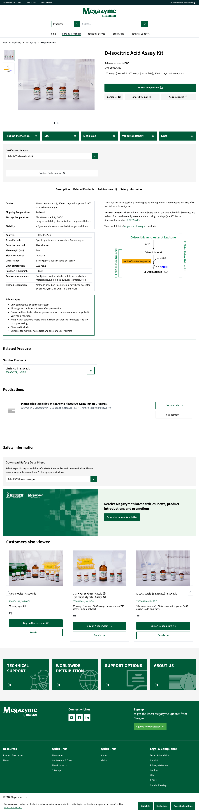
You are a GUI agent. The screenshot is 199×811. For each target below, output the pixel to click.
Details (33, 632)
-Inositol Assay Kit (22, 594)
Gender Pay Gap (158, 785)
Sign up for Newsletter (148, 726)
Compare (112, 97)
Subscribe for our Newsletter (122, 517)
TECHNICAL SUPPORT (18, 668)
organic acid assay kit (135, 226)
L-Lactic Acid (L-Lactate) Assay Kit (156, 594)
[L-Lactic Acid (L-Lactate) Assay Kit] (163, 568)
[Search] (144, 24)
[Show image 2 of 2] (58, 123)
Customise (162, 806)
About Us (106, 755)
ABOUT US (164, 666)
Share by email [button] (140, 97)
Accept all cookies (183, 806)
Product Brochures (13, 755)
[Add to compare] (10, 613)
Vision (104, 760)
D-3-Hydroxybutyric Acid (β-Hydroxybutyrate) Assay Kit (90, 595)
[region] (49, 88)
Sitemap (56, 770)
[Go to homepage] (99, 13)
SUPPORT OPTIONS (123, 666)
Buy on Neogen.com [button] (148, 87)
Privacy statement (159, 765)
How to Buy (31, 2)
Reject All (145, 806)
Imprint (154, 760)
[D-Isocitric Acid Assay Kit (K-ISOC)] (56, 85)
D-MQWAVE (132, 220)
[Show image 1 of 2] (54, 123)
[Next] (92, 85)
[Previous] (20, 85)
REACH (153, 780)
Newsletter (57, 755)
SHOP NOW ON (181, 2)
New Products (59, 765)
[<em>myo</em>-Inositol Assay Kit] (36, 568)
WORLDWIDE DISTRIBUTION (70, 668)
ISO (152, 775)
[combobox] (110, 24)
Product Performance (50, 173)
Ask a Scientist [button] (176, 97)
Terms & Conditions (160, 755)
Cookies (154, 770)
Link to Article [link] (172, 405)
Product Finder (46, 2)
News (6, 760)
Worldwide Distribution (12, 2)
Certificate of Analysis (17, 150)
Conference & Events (63, 760)
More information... (13, 807)
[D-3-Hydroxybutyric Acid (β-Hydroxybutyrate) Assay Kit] (99, 568)
